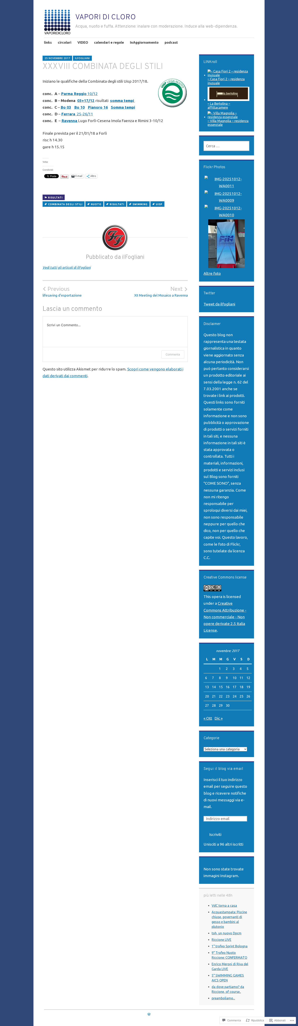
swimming (140, 204)
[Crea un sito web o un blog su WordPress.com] (149, 1014)
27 (207, 705)
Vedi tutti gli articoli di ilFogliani (67, 267)
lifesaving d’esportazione (62, 291)
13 (207, 687)
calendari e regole (109, 42)
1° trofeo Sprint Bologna (230, 946)
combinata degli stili (65, 204)
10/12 (79, 93)
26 (248, 696)
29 (221, 705)
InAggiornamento (144, 42)
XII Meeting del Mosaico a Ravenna (161, 291)
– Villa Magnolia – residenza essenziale (228, 123)
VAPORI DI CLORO (105, 17)
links (48, 42)
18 (241, 687)
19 (248, 687)
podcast (171, 42)
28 (214, 705)
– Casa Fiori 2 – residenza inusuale (226, 81)
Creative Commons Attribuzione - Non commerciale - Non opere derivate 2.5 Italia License (225, 617)
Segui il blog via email (223, 769)
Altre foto (212, 273)
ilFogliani (82, 58)
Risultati (55, 197)
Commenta (173, 354)
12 (248, 678)
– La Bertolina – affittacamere (219, 105)
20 (207, 696)
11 (241, 678)
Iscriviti (215, 834)
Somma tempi (123, 107)
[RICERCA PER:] (226, 146)
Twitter (209, 293)
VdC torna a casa (224, 905)
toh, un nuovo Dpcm (226, 933)
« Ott (208, 718)
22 (221, 696)
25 (241, 696)
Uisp (159, 204)
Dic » (218, 718)
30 (227, 705)
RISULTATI (117, 204)
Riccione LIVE (221, 939)
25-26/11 (77, 114)
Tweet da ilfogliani (219, 304)
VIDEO (82, 42)
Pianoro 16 (98, 107)
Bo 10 (79, 107)
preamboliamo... (223, 998)
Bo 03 (66, 107)
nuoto (96, 204)
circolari (64, 42)
